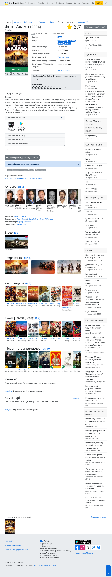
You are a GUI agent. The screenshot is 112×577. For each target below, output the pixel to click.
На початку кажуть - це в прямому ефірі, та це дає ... (95, 422)
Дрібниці (21, 369)
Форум (77, 3)
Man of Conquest (55, 303)
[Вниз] (108, 573)
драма (60, 43)
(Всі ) (28, 283)
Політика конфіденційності (16, 549)
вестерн (67, 43)
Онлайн (41, 3)
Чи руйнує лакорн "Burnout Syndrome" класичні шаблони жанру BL (95, 376)
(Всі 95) (21, 186)
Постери (42, 22)
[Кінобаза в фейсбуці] (77, 547)
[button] (6, 73)
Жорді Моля (62, 205)
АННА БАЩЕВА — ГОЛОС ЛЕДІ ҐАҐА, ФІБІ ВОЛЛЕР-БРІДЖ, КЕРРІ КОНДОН (95, 64)
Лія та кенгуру (91, 189)
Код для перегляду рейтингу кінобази (22, 157)
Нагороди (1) (82, 22)
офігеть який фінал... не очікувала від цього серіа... (95, 459)
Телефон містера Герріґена (10, 369)
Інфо (9, 22)
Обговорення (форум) (95, 27)
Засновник (56, 369)
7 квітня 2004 (63, 57)
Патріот (44, 338)
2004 (35, 26)
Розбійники (44, 369)
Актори (17, 22)
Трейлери (60, 3)
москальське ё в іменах (93, 283)
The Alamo (10, 303)
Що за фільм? (93, 275)
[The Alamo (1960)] (10, 294)
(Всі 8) (27, 258)
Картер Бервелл (24, 221)
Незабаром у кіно (94, 197)
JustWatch (7, 149)
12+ (33, 33)
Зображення (29, 22)
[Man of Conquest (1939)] (55, 294)
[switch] (41, 541)
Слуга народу (93, 312)
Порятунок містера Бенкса (67, 369)
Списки (69, 3)
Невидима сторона (78, 369)
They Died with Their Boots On (78, 338)
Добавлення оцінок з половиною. (94, 267)
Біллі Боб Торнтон (19, 206)
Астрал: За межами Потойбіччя (93, 175)
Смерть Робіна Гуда (93, 166)
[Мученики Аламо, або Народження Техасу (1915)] (33, 294)
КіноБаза (11, 3)
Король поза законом (44, 303)
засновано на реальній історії (23, 170)
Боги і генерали (33, 338)
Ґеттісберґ (21, 338)
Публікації (21, 3)
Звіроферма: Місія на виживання (94, 204)
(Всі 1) (17, 232)
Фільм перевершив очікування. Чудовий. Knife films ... (94, 488)
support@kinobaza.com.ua (45, 565)
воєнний (72, 41)
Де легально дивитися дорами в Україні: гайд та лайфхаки (95, 78)
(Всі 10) (46, 348)
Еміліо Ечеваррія (51, 206)
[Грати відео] (16, 242)
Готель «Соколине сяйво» (93, 152)
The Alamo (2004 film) (93, 46)
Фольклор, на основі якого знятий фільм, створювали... (94, 474)
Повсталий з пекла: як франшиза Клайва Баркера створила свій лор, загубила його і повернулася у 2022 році (95, 345)
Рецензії (50, 3)
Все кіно (31, 3)
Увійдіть (8, 391)
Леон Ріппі (72, 205)
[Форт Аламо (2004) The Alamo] (16, 49)
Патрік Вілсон (39, 206)
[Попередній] (3, 50)
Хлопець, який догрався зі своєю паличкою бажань (93, 390)
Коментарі (85, 3)
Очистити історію (98, 517)
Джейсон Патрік (29, 206)
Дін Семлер (21, 224)
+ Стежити (74, 398)
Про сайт (9, 541)
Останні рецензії (94, 320)
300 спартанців (55, 338)
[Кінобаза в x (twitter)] (88, 547)
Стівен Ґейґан (33, 219)
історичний (62, 41)
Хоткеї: (47, 541)
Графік (35, 80)
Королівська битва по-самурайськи (95, 401)
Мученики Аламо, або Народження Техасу (33, 303)
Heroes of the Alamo (67, 308)
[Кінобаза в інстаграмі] (83, 547)
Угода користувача (13, 545)
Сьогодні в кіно (93, 144)
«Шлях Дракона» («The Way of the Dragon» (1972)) (95, 329)
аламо (43, 170)
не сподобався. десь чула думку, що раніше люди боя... (95, 502)
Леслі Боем (21, 219)
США (60, 37)
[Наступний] (30, 50)
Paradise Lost (33, 369)
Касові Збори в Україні (93, 126)
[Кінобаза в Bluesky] (98, 547)
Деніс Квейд (9, 205)
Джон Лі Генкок (64, 70)
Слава (67, 338)
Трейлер (17, 69)
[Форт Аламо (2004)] (10, 526)
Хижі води (91, 226)
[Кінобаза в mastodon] (93, 547)
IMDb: (49, 76)
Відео (52, 22)
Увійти (99, 3)
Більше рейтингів (69, 76)
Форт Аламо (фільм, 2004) (92, 39)
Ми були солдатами (78, 303)
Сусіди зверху (91, 137)
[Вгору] (108, 568)
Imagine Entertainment (14, 178)
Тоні (91, 183)
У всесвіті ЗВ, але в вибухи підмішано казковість (94, 362)
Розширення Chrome (84, 553)
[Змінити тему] (106, 3)
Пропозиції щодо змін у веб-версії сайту (94, 257)
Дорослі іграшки (92, 242)
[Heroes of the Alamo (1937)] (67, 296)
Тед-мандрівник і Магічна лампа (92, 234)
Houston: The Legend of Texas (21, 303)
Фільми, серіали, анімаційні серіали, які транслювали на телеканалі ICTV (94, 302)
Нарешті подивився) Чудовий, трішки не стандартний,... (94, 446)
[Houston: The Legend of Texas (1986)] (21, 294)
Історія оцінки (93, 291)
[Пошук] (93, 3)
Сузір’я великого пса (94, 219)
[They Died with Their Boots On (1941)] (78, 329)
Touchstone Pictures (33, 178)
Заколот (91, 213)
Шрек (91, 160)
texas (9, 170)
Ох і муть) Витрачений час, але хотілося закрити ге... (95, 434)
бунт (37, 170)
